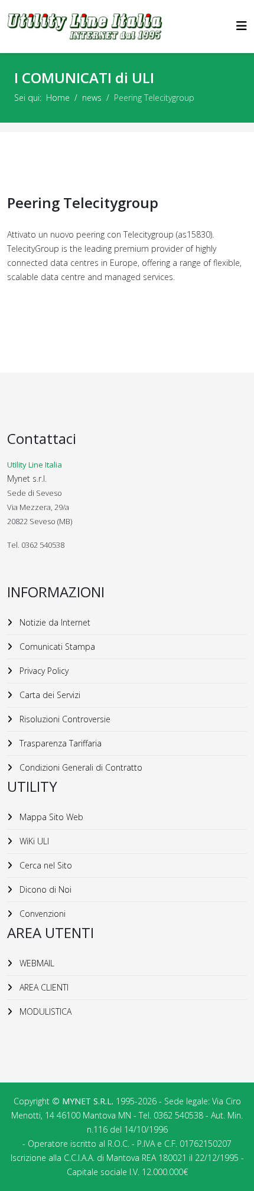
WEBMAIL (35, 963)
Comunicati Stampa (56, 646)
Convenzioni (41, 913)
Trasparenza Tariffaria (59, 743)
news (92, 97)
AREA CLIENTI (43, 987)
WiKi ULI (33, 841)
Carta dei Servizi (48, 694)
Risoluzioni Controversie (63, 719)
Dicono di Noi (44, 889)
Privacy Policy (43, 670)
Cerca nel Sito (44, 865)
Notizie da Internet (53, 622)
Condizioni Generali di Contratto (79, 767)
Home (58, 97)
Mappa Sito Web (50, 816)
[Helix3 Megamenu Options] (241, 25)
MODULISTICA (44, 1011)
